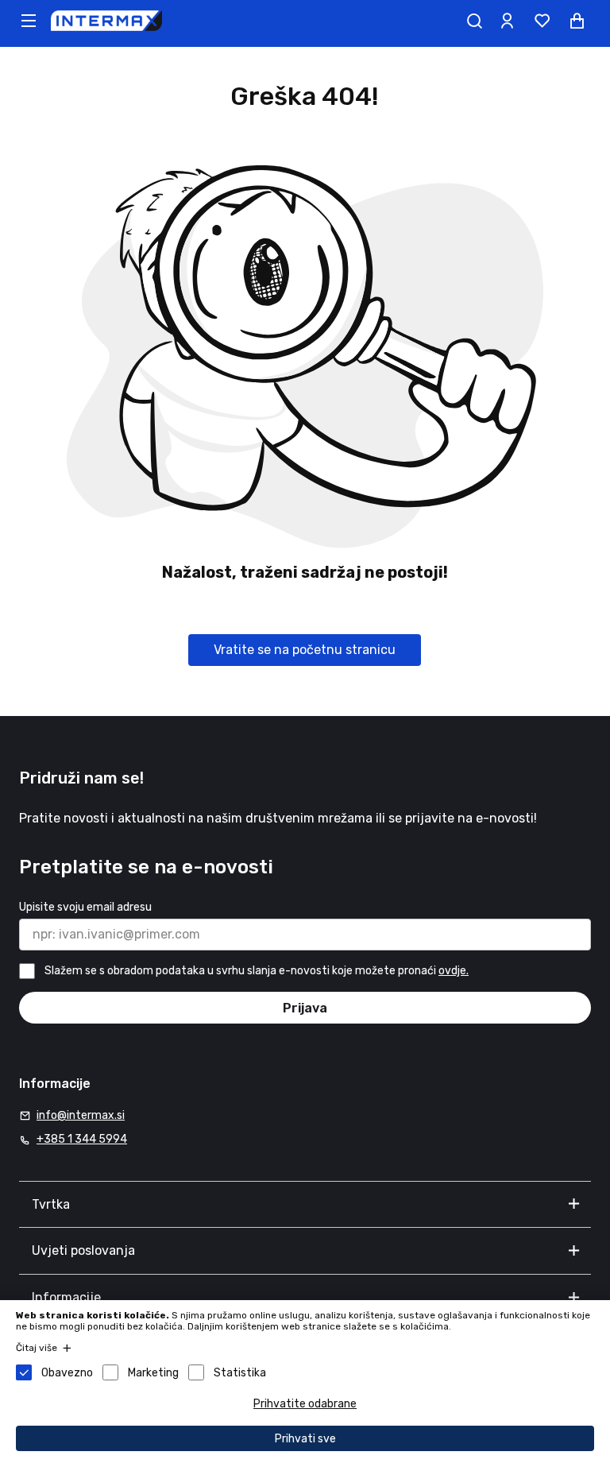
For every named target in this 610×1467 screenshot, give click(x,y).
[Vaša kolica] (576, 20)
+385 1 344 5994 (82, 1139)
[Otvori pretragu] (474, 21)
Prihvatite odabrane (305, 1404)
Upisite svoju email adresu (85, 907)
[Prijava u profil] (506, 20)
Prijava (305, 1008)
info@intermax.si (81, 1115)
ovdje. (453, 970)
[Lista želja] (541, 20)
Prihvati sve (305, 1439)
